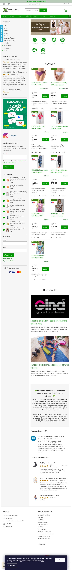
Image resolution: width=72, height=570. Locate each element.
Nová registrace (7, 259)
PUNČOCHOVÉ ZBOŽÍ (9, 41)
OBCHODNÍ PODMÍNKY (34, 4)
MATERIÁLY (41, 527)
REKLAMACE (41, 517)
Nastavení (11, 566)
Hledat (43, 10)
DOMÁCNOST (7, 48)
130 (36, 152)
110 (32, 152)
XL (59, 152)
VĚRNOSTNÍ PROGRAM (44, 536)
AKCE (5, 26)
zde (42, 561)
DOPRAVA (40, 520)
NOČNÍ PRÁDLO (8, 46)
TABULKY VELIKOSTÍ (43, 525)
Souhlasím (60, 560)
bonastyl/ (8, 524)
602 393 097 (9, 518)
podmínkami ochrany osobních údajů (14, 162)
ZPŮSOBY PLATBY (43, 522)
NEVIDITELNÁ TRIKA (9, 38)
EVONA (6, 51)
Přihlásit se (8, 167)
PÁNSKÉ (6, 33)
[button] (34, 27)
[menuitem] (4, 16)
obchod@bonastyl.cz (12, 515)
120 (40, 152)
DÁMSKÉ (6, 31)
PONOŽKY (6, 43)
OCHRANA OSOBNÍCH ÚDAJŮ (45, 534)
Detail (45, 96)
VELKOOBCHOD (42, 529)
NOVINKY (6, 28)
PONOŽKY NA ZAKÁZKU (44, 532)
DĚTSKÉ (6, 36)
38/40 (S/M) (35, 108)
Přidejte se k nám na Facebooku (15, 521)
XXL (38, 238)
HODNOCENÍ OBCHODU (44, 539)
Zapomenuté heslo (8, 261)
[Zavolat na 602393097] (5, 4)
